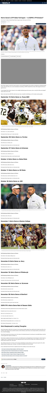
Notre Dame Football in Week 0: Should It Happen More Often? (13, 354)
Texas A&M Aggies (13, 56)
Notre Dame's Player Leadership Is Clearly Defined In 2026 (13, 352)
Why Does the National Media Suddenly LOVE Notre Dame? (13, 349)
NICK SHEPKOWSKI (8, 365)
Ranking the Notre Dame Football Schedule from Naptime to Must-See (15, 350)
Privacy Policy (12, 384)
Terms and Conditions (34, 384)
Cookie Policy (20, 384)
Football (5, 377)
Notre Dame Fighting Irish (5, 56)
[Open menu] (1, 2)
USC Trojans (18, 56)
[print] (6, 373)
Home (2, 377)
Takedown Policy (27, 384)
